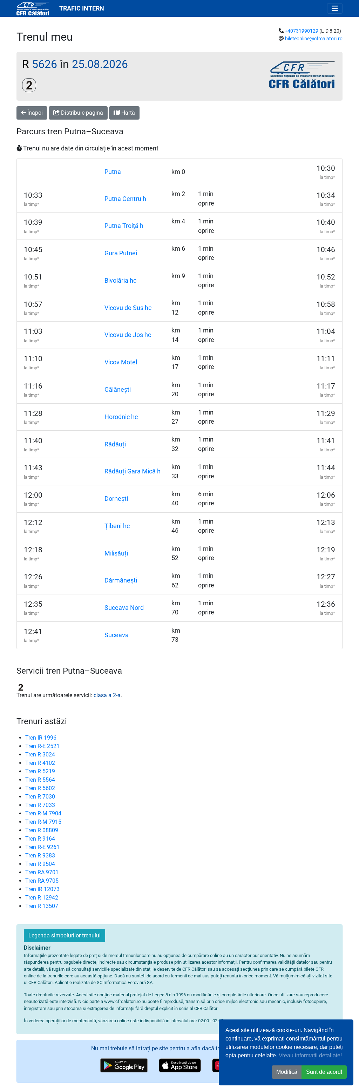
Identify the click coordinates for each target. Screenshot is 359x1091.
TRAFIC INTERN (81, 8)
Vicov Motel (120, 362)
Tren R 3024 (40, 754)
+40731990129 (301, 31)
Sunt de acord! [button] (324, 1072)
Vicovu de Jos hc (127, 334)
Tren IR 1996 (40, 737)
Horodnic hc (121, 416)
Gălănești (117, 389)
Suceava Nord (124, 607)
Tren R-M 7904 (43, 813)
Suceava (116, 635)
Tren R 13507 (41, 906)
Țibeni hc (117, 526)
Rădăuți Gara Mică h (132, 471)
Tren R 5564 (40, 779)
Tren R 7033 (40, 805)
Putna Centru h (125, 198)
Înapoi (34, 112)
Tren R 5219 (40, 771)
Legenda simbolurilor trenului (64, 935)
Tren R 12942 (41, 897)
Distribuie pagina (81, 112)
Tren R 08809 (41, 830)
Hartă (127, 112)
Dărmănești (120, 580)
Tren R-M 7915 (43, 822)
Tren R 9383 (40, 855)
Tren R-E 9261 (42, 847)
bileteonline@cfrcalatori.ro (314, 39)
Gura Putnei (120, 253)
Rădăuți (115, 444)
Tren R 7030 (40, 796)
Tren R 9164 (40, 838)
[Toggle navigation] (335, 8)
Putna (112, 171)
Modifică (286, 1072)
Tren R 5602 (40, 788)
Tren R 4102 (40, 763)
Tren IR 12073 (42, 889)
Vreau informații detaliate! (310, 1055)
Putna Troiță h (123, 225)
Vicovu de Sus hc (127, 307)
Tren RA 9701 (42, 872)
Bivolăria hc (120, 280)
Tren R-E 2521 (42, 746)
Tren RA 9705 (42, 880)
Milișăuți (116, 553)
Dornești (116, 498)
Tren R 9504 (40, 864)
